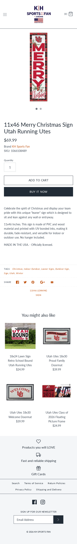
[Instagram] (42, 502)
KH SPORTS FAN (42, 531)
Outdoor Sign (62, 269)
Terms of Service (33, 483)
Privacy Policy (23, 489)
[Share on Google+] (42, 282)
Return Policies (56, 483)
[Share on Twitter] (25, 282)
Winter (19, 273)
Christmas (17, 269)
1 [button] (36, 109)
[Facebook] (34, 502)
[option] (38, 67)
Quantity (8, 160)
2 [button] (40, 109)
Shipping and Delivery (49, 489)
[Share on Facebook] (17, 282)
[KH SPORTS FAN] (38, 14)
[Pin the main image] (32, 282)
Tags (7, 269)
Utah (12, 273)
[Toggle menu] (5, 14)
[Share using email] (52, 282)
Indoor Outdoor (32, 269)
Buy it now (38, 191)
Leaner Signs (47, 269)
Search (16, 483)
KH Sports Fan (21, 146)
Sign (6, 273)
